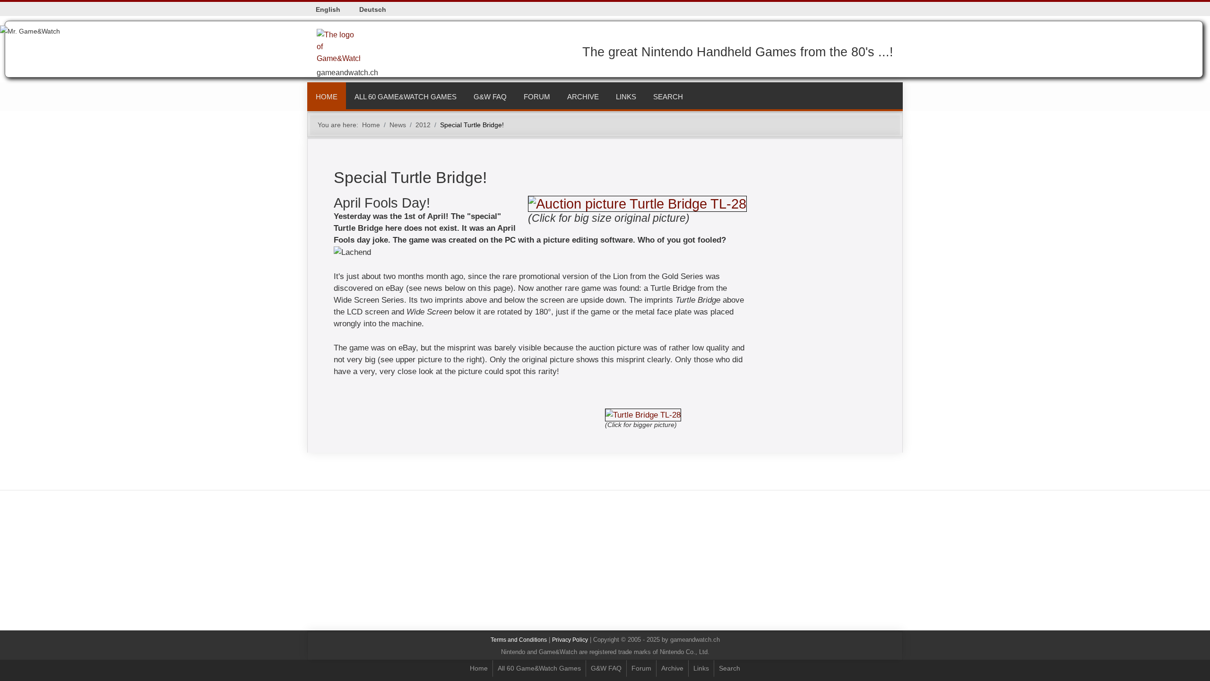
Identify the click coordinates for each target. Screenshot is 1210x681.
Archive (583, 97)
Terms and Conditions (519, 640)
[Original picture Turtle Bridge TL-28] (637, 202)
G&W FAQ (490, 97)
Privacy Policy (570, 640)
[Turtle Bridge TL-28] (643, 410)
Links (626, 97)
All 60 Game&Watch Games (405, 97)
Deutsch (372, 9)
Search (668, 97)
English (328, 9)
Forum (537, 97)
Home (326, 97)
